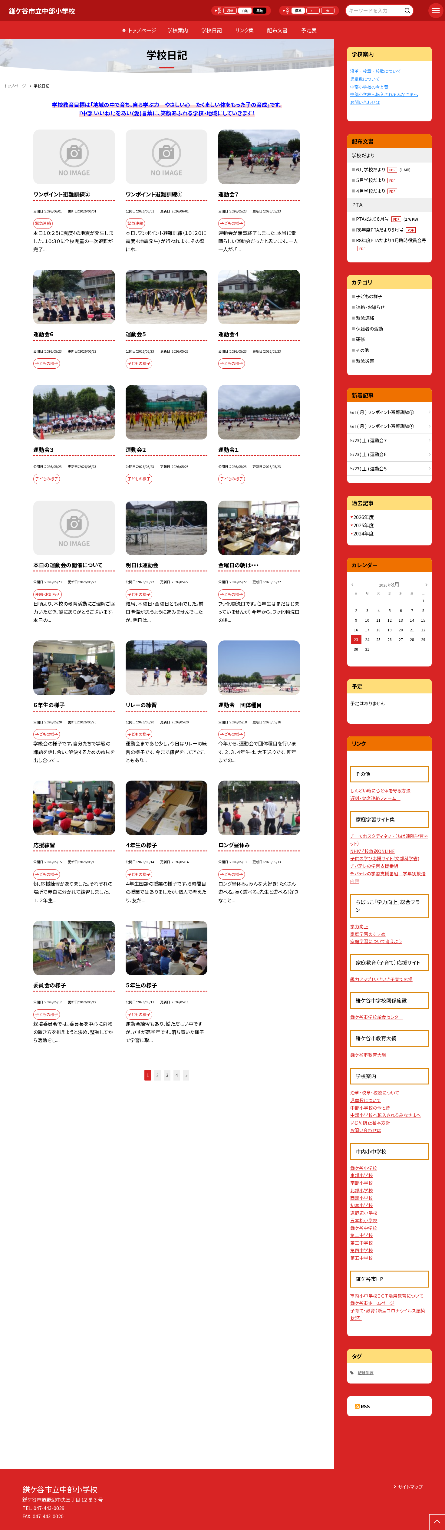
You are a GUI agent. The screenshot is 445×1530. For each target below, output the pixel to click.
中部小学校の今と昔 (369, 86)
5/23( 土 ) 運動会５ (368, 468)
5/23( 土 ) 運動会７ (368, 440)
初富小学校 (361, 1205)
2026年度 (363, 517)
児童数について (365, 79)
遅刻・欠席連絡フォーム (375, 798)
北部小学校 (361, 1190)
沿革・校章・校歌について (375, 71)
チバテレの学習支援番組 (374, 866)
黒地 (259, 10)
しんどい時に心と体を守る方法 (380, 790)
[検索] (408, 9)
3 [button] (167, 1075)
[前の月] (352, 584)
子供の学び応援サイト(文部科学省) (384, 858)
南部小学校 (361, 1183)
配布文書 (277, 30)
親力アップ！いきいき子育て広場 (381, 979)
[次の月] (426, 584)
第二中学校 (361, 1235)
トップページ (142, 30)
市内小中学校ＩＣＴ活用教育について (387, 1295)
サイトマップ (410, 1486)
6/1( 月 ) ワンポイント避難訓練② (382, 412)
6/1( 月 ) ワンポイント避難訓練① (382, 426)
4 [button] (177, 1075)
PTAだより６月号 (387, 219)
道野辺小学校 (363, 1212)
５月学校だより (375, 180)
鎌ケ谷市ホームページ (372, 1303)
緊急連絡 (365, 317)
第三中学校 (361, 1242)
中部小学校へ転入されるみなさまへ (384, 94)
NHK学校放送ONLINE (372, 851)
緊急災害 (365, 360)
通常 (230, 10)
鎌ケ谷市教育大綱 (368, 1054)
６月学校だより (383, 169)
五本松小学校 (363, 1220)
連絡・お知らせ (370, 307)
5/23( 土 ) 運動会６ (368, 454)
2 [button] (157, 1075)
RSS (365, 1406)
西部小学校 (361, 1198)
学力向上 (359, 926)
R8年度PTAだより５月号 (385, 229)
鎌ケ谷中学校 (363, 1228)
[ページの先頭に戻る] (437, 1522)
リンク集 (244, 30)
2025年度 (363, 525)
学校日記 (211, 30)
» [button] (186, 1075)
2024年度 (363, 533)
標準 (298, 10)
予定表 (309, 30)
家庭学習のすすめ (368, 934)
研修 (360, 339)
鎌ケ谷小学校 (363, 1168)
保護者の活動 (369, 328)
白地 (245, 10)
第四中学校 (361, 1250)
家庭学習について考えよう (376, 941)
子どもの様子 (369, 296)
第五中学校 (361, 1258)
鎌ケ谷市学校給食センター (376, 1017)
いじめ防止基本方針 (370, 1122)
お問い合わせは (365, 102)
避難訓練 (366, 1372)
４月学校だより (375, 191)
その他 (362, 350)
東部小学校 (361, 1175)
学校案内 (177, 30)
